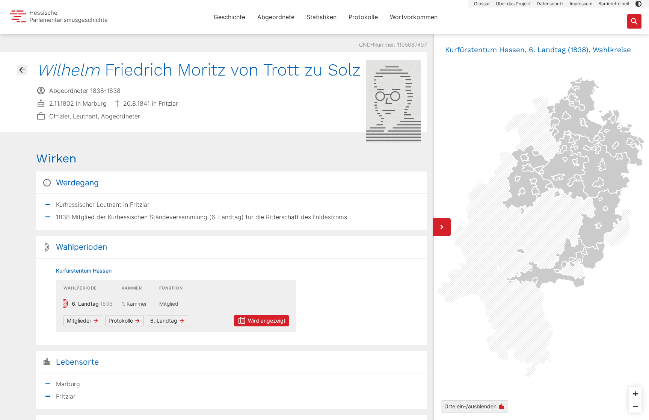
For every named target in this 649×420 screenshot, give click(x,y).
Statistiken (321, 17)
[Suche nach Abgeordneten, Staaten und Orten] (634, 21)
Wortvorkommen (414, 17)
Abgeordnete (275, 17)
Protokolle (363, 17)
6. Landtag (163, 320)
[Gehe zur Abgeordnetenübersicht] (22, 70)
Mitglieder (79, 320)
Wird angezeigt (266, 320)
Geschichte (229, 17)
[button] (638, 4)
